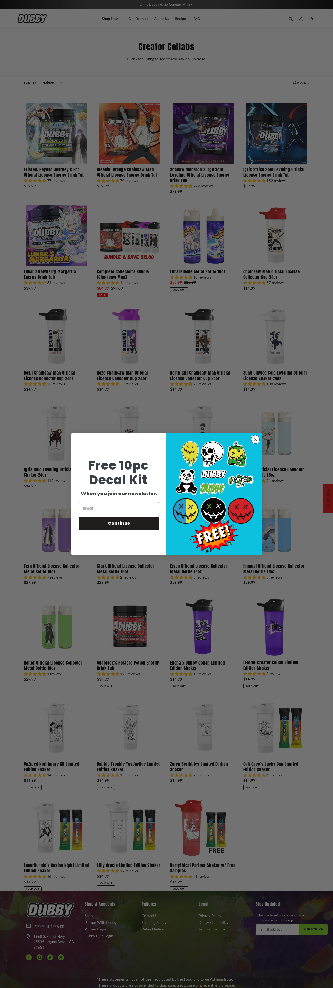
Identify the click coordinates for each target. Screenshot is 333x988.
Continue (119, 523)
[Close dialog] (255, 439)
